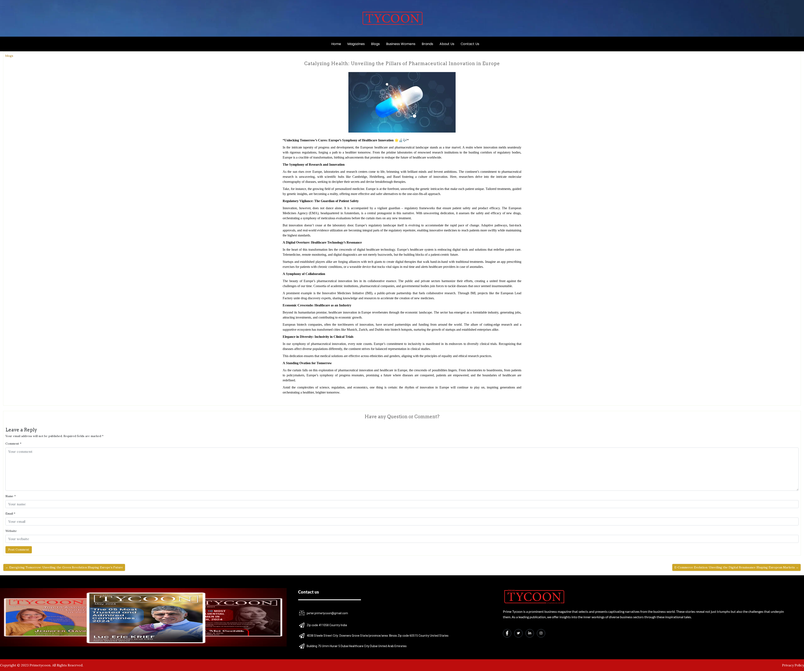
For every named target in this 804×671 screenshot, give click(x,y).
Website (11, 531)
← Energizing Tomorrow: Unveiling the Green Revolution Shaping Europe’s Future (64, 567)
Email (10, 513)
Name (10, 496)
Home (336, 43)
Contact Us (470, 43)
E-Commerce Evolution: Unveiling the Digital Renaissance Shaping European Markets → (736, 567)
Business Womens (400, 43)
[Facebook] (507, 633)
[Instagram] (541, 633)
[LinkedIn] (530, 633)
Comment (13, 443)
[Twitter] (518, 633)
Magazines (356, 43)
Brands (427, 43)
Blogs (375, 43)
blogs (9, 56)
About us (446, 43)
